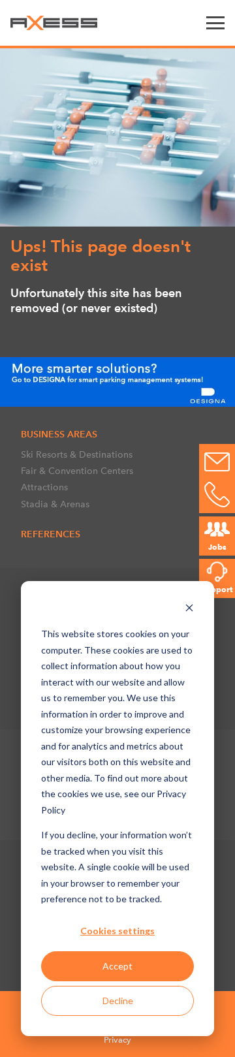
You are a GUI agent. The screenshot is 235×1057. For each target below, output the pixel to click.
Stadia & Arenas (55, 504)
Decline (117, 1000)
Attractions (44, 487)
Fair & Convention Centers (77, 471)
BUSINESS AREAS (59, 434)
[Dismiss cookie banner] (189, 609)
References (50, 534)
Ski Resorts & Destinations (77, 454)
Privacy (117, 1040)
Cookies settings (117, 930)
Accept (117, 965)
